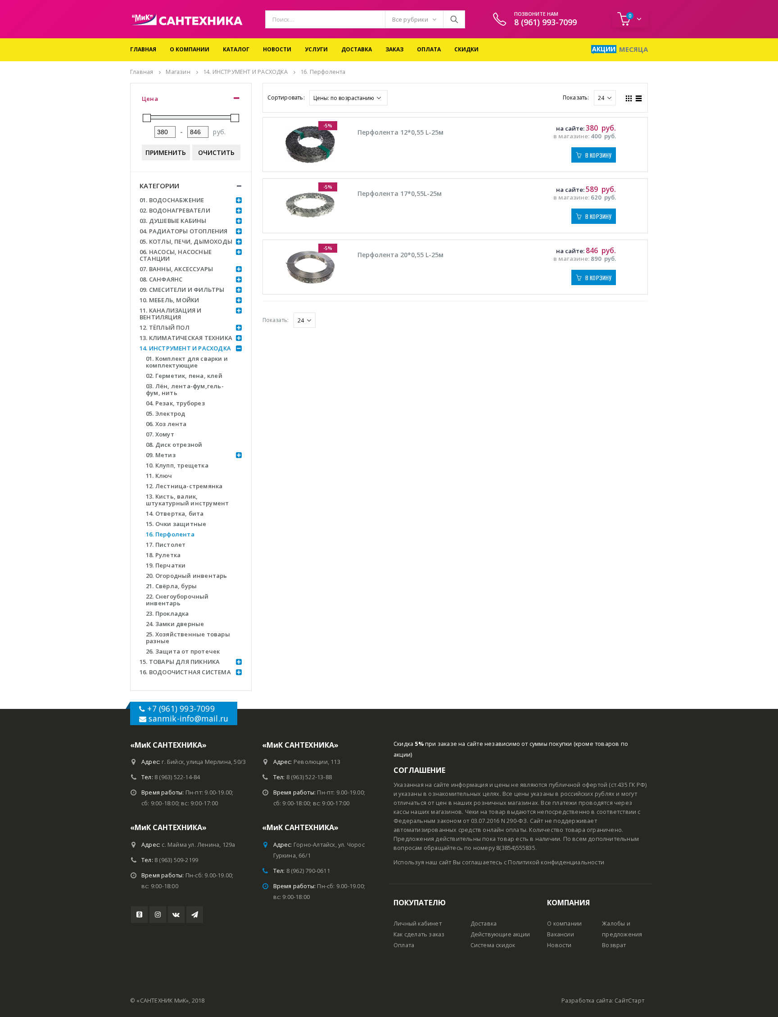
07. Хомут (160, 434)
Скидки (466, 49)
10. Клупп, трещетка (177, 465)
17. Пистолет (165, 544)
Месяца (633, 49)
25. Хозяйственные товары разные (188, 637)
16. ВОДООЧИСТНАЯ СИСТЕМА (185, 672)
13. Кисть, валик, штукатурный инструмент (187, 499)
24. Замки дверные (175, 624)
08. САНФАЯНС (161, 279)
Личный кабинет (418, 923)
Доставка (356, 49)
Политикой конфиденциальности (556, 862)
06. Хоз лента (166, 424)
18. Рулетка (163, 555)
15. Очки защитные (176, 524)
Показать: (576, 97)
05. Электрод (165, 413)
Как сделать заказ (419, 934)
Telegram (194, 914)
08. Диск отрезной (174, 444)
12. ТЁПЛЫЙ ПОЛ (165, 327)
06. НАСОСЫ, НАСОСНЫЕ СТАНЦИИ (176, 255)
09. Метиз (161, 455)
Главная (143, 49)
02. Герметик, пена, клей (184, 376)
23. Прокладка (167, 613)
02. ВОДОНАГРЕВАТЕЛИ (175, 210)
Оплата (429, 49)
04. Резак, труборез (175, 403)
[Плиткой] (629, 97)
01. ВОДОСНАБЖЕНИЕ (172, 200)
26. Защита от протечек (183, 651)
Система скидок (493, 945)
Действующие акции (500, 934)
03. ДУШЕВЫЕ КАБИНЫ (173, 221)
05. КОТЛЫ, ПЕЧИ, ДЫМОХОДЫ (186, 241)
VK (176, 914)
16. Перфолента (170, 534)
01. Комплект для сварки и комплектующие (187, 361)
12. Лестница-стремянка (184, 486)
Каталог (236, 49)
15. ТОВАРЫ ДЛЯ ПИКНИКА (180, 662)
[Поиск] (454, 19)
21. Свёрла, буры (171, 586)
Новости (277, 49)
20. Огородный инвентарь (186, 576)
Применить (165, 152)
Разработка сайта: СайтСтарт (602, 1000)
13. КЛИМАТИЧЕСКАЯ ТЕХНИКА (186, 338)
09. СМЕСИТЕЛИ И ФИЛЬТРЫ (182, 290)
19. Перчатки (165, 565)
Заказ (394, 49)
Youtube (139, 914)
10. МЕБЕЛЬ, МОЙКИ (169, 300)
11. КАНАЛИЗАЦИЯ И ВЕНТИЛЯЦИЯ (170, 313)
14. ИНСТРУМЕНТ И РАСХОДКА (185, 348)
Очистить (216, 152)
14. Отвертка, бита (175, 513)
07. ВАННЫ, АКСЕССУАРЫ (176, 269)
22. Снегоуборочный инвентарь (177, 599)
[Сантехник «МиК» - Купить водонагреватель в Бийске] (186, 19)
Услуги (316, 49)
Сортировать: (286, 97)
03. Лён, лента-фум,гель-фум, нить (185, 389)
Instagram (157, 914)
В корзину (598, 155)
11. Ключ (159, 476)
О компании (189, 49)
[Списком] (639, 97)
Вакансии (560, 934)
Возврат (614, 945)
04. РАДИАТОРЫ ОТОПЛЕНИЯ (184, 231)
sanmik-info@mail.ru (188, 718)
